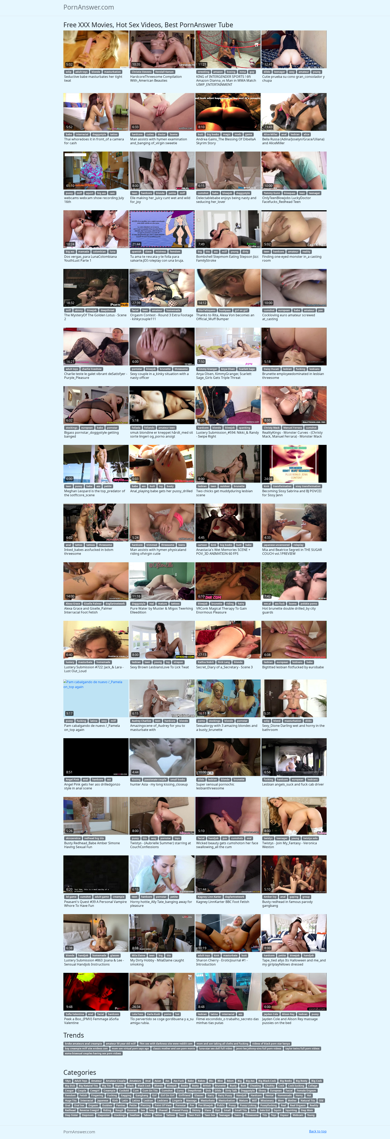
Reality (314, 1105)
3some (174, 134)
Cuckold (124, 1090)
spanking (244, 427)
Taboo (147, 1115)
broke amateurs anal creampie (83, 1043)
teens (181, 545)
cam (112, 193)
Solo (253, 1110)
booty (170, 486)
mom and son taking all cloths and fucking (222, 1043)
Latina (136, 1100)
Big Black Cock (267, 1081)
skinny (79, 310)
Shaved (163, 1110)
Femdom (70, 1095)
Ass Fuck (178, 1081)
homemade (173, 310)
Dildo (218, 1090)
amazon (218, 72)
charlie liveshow (92, 369)
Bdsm (230, 1081)
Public (221, 1105)
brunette (165, 369)
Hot (309, 1095)
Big (240, 1081)
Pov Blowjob (205, 1105)
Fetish (83, 1095)
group (306, 896)
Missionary (267, 1100)
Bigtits (119, 1085)
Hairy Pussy (225, 1095)
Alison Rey (288, 1014)
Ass (167, 1081)
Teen (182, 1115)
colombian (99, 251)
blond (277, 721)
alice (306, 134)
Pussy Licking (248, 1105)
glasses (114, 955)
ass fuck (280, 603)
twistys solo (310, 838)
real (151, 603)
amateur (304, 72)
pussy (69, 193)
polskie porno (309, 603)
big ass (101, 193)
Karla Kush (153, 1014)
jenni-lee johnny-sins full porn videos (258, 1048)
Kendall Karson (164, 72)
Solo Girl (265, 1110)
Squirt (277, 1110)
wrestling (203, 72)
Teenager (224, 1115)
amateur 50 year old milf (121, 1043)
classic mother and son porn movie (174, 1048)
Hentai (269, 1095)
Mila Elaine (138, 955)
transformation (282, 486)
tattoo (113, 134)
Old (321, 1100)
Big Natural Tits (88, 1085)
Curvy (180, 1090)
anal (284, 134)
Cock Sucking (296, 1085)
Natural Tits (308, 1100)
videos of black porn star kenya (271, 1043)
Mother (292, 1100)
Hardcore (256, 1095)
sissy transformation (308, 486)
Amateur (96, 1081)
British (207, 1085)
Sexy (152, 1110)
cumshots (237, 838)
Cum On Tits (150, 1090)
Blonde (158, 1085)
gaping (294, 896)
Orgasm (93, 1105)
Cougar (69, 1090)
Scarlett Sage (247, 369)
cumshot (203, 193)
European (276, 1090)
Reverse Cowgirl (89, 1110)
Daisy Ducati (271, 369)
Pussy (232, 1105)
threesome (181, 369)
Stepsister (104, 1115)
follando (149, 427)
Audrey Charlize (141, 721)
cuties (150, 134)
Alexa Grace (73, 603)
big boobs (213, 134)
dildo (267, 72)
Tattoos (170, 1115)
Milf (254, 1100)
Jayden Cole (271, 1014)
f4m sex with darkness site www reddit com (166, 1043)
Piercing (146, 1105)
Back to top (318, 1131)
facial (135, 310)
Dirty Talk (231, 1090)
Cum (136, 1090)
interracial (82, 134)
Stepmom (88, 1115)
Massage (191, 1100)
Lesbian (148, 1100)
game (248, 134)
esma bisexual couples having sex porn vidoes (93, 1053)
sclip (69, 72)
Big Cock (316, 1081)
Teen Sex (210, 1115)
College (312, 1085)
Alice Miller (270, 134)
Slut (217, 1110)
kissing (136, 779)
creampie (118, 896)
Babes (201, 1081)
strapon (178, 662)
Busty (233, 1085)
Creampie (109, 1090)
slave (148, 251)
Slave (208, 1110)
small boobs (177, 779)
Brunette (220, 1085)
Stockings (120, 1115)
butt (200, 134)
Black (130, 1085)
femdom (175, 251)
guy (252, 72)
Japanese (102, 1100)
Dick (208, 1090)
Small (227, 1110)
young (317, 72)
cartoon (202, 545)
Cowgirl (95, 1090)
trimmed (151, 545)
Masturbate (208, 1100)
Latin (125, 1100)
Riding (107, 1110)
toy (161, 486)
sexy (292, 72)
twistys (268, 838)
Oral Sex (79, 1105)
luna (112, 251)
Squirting (291, 1110)
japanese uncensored (277, 545)
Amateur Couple (116, 1081)
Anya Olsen (228, 369)
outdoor (225, 486)
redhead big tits (94, 838)
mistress (161, 251)
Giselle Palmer (93, 603)
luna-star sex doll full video (215, 1048)
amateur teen (166, 427)
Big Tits (106, 1085)
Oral (67, 1105)
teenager (279, 72)
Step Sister (71, 1115)
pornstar (137, 369)
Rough (119, 1110)
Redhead (70, 1110)
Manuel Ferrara (292, 427)
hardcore (137, 134)
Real (283, 1105)
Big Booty (301, 1081)
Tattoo (158, 1115)
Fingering (97, 1095)
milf (79, 193)
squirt (89, 193)
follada (136, 427)
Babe (191, 1081)
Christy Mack (272, 427)
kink (266, 486)
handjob (213, 838)
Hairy (211, 1095)
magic (227, 134)
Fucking (112, 1095)
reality (306, 251)
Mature (243, 1100)
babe (69, 134)
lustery (70, 662)
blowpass (289, 193)
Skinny (196, 1110)
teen (134, 193)
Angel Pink (72, 779)
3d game (71, 896)
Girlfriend (185, 1095)
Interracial (86, 1100)
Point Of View (163, 1105)
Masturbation (227, 1100)
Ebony (262, 1090)
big (200, 251)
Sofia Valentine (75, 1014)
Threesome (252, 1115)
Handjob (241, 1095)
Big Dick (70, 1085)
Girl (154, 1095)
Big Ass (250, 1081)
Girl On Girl (167, 1095)
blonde (96, 72)
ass (216, 251)
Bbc (211, 1081)
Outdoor (107, 1105)
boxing (231, 72)
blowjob (227, 193)
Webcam (298, 1115)
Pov (192, 1105)
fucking (300, 369)
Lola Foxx (137, 1014)
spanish (136, 251)
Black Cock (144, 1085)
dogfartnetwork (115, 603)
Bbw (220, 1081)
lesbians (314, 369)
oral (249, 838)
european (284, 310)
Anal (148, 1081)
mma (242, 72)
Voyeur (284, 1115)
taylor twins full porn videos (302, 1048)
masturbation (112, 72)
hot (177, 1014)
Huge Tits (71, 1100)
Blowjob (172, 1085)
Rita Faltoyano (206, 310)
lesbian (295, 134)
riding (230, 603)
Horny (299, 1095)
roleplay (298, 545)
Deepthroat (195, 1090)
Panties (120, 1105)
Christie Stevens (142, 72)
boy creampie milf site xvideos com (86, 1048)
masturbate (85, 662)
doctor (162, 134)
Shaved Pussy (180, 1110)
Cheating (255, 1085)
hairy (241, 603)
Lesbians (162, 1100)
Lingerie (177, 1100)
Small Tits (241, 1110)
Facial (289, 1090)
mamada (83, 251)
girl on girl (241, 310)
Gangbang (141, 1095)
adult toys (81, 72)
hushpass (225, 310)
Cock (281, 1085)
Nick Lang (224, 662)
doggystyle (99, 134)
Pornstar (181, 1105)
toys (177, 838)
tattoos (90, 545)
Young (311, 1115)
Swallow (135, 1115)
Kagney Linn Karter (209, 896)
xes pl (267, 603)
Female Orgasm (306, 1090)
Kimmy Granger (207, 369)
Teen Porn (194, 1115)
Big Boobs (286, 1081)
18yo (68, 1081)
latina (93, 721)
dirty (245, 251)
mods (238, 134)
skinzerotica (73, 838)
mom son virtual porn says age (130, 1048)
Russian (132, 1110)
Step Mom (307, 1110)
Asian (158, 1081)
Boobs (184, 1085)
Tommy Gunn (272, 193)
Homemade (285, 1095)
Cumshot (167, 1090)
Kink (115, 1100)
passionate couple (155, 779)
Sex (143, 1110)
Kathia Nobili (206, 662)
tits (208, 251)
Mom (281, 1100)
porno (201, 721)
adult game (102, 896)
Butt (243, 1085)
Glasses (199, 1095)
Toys (273, 1115)
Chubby (270, 1085)
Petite (133, 1105)
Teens (237, 1115)
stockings (71, 427)
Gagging (126, 1095)
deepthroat (107, 310)
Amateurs (135, 1081)
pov (320, 310)
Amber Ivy (270, 896)
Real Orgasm (298, 1105)
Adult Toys (81, 1081)
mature (162, 603)
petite (172, 193)
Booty (195, 1085)
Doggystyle (248, 1090)
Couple (82, 1090)
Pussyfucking (268, 1105)
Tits (264, 1115)
